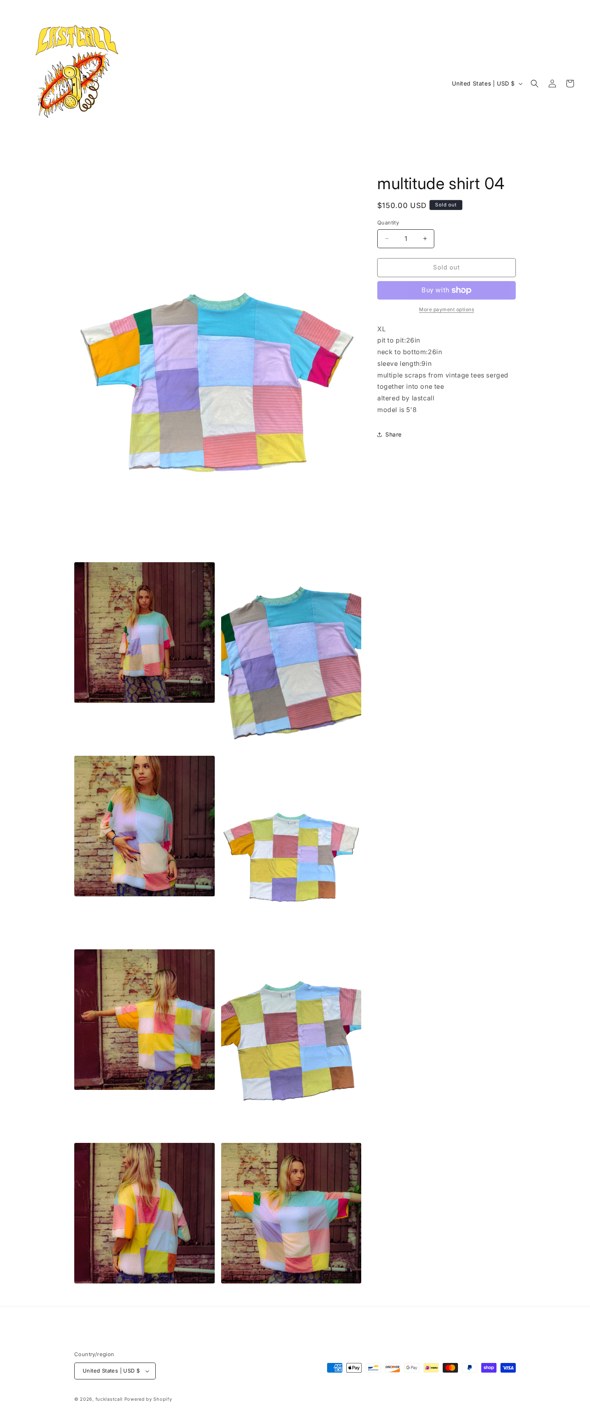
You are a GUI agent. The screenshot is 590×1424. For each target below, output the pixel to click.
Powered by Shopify (148, 1399)
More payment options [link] (446, 309)
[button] (534, 83)
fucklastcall (109, 1399)
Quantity (388, 222)
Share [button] (393, 434)
